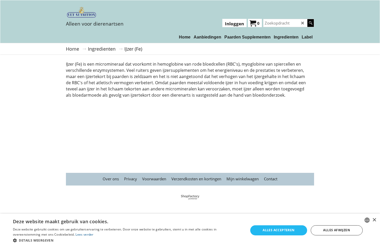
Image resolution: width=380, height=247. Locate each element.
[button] (127, 240)
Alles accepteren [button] (278, 230)
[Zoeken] (310, 23)
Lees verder (84, 234)
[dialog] (190, 230)
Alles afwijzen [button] (336, 230)
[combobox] (367, 220)
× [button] (374, 220)
